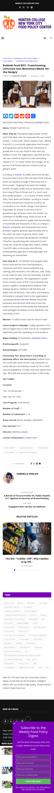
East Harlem (33, 619)
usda (40, 668)
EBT (43, 619)
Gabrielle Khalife (19, 75)
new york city (25, 647)
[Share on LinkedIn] (37, 463)
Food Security (10, 639)
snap (35, 664)
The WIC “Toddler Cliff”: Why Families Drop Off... (27, 560)
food (35, 623)
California (43, 603)
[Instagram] (28, 7)
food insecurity (26, 448)
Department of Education (14, 619)
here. (23, 688)
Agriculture (9, 603)
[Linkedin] (31, 7)
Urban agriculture (26, 668)
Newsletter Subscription (27, 3)
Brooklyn (31, 603)
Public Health (31, 660)
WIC (47, 668)
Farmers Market (23, 623)
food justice (9, 631)
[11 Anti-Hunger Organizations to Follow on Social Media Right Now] (7, 770)
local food (30, 643)
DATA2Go (44, 615)
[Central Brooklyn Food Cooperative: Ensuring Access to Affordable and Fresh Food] (7, 751)
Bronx (20, 603)
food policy (23, 631)
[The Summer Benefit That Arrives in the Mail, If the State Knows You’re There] (7, 784)
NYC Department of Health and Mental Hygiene (22, 656)
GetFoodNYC (38, 639)
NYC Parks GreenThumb (13, 660)
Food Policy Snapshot (38, 635)
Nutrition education (12, 651)
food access (9, 627)
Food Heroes (23, 627)
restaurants (9, 664)
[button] (5, 546)
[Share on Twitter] (34, 463)
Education (8, 623)
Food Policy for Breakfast (14, 635)
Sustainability (9, 668)
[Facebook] (19, 7)
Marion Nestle (10, 647)
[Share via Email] (40, 463)
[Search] (51, 38)
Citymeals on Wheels (12, 611)
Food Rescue (43, 448)
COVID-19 (33, 615)
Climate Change (30, 611)
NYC (26, 651)
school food (23, 664)
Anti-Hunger (10, 448)
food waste (9, 452)
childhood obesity (11, 607)
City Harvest (28, 607)
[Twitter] (24, 7)
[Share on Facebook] (31, 463)
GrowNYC (8, 643)
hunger (19, 643)
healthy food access (28, 452)
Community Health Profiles (15, 615)
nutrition (38, 647)
